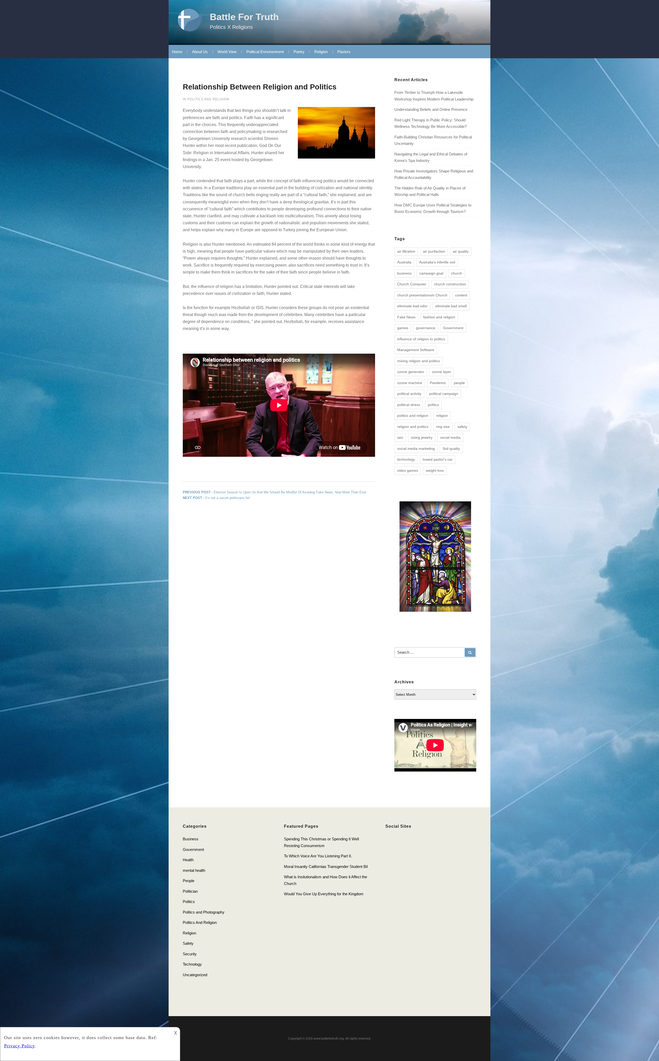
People (188, 880)
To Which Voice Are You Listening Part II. (318, 856)
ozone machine (409, 383)
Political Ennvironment (265, 51)
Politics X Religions (231, 27)
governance (425, 328)
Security (190, 954)
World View (227, 51)
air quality (461, 251)
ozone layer (441, 372)
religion (442, 415)
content (461, 295)
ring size (443, 427)
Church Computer (411, 284)
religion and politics (412, 427)
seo (400, 437)
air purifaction (434, 251)
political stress (408, 405)
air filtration (406, 251)
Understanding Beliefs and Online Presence (430, 109)
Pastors (344, 51)
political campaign (443, 394)
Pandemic (438, 383)
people (459, 383)
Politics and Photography (203, 912)
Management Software (415, 350)
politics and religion (412, 415)
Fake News (406, 317)
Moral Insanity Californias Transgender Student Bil (326, 866)
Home (177, 51)
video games (407, 470)
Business (190, 839)
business (404, 273)
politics (433, 405)
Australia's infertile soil (437, 262)
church (456, 273)
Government (453, 328)
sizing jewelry (421, 437)
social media (450, 437)
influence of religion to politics (421, 339)
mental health (194, 870)
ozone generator (410, 372)
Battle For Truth (244, 17)
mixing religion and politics (418, 361)
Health (188, 860)
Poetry (299, 51)
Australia (404, 262)
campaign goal (431, 273)
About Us (200, 51)
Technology (192, 964)
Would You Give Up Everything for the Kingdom (323, 894)
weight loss (435, 470)
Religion (321, 51)
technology (406, 459)
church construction (450, 284)
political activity (409, 394)
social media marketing (416, 448)
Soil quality (451, 448)
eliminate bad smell (451, 306)
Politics (189, 901)
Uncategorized (195, 975)
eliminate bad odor (412, 306)
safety (462, 427)
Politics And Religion (208, 99)
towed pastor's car (438, 459)
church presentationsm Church (422, 295)
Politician (190, 891)
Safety (188, 943)
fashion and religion (439, 317)
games (402, 328)
